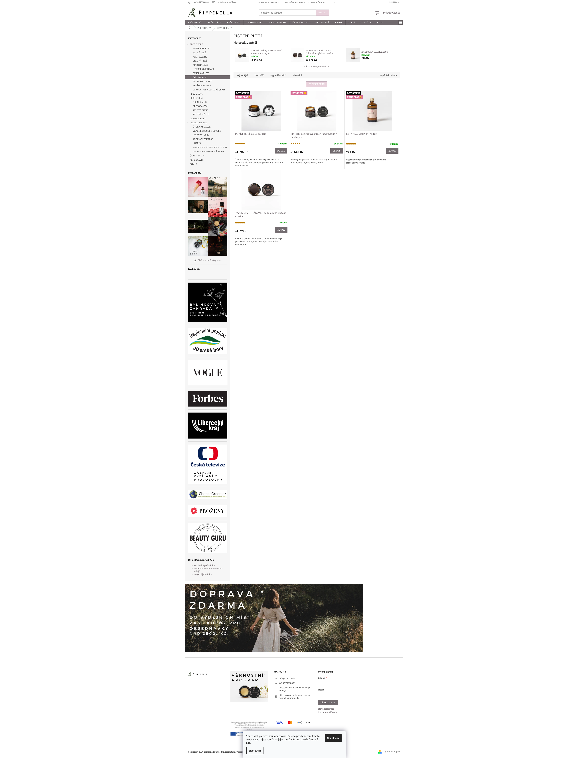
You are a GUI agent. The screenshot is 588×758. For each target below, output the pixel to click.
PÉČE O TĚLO (196, 97)
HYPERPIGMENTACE (203, 69)
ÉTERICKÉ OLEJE (202, 126)
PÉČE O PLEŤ (196, 44)
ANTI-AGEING (200, 56)
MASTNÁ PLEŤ (200, 64)
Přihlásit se (328, 702)
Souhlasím (333, 738)
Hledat (322, 12)
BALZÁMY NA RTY (202, 81)
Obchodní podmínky (268, 2)
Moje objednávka (203, 574)
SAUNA (197, 143)
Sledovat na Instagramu (210, 260)
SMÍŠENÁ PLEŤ (201, 73)
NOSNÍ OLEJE (200, 101)
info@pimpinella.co (288, 678)
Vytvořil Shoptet (392, 751)
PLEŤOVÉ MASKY (202, 85)
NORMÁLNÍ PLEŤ (202, 48)
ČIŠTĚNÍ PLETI (200, 77)
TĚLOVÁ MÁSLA (201, 114)
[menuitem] (195, 22)
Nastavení (255, 750)
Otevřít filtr (317, 84)
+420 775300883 (287, 683)
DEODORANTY (200, 106)
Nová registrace (326, 708)
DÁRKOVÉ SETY (198, 118)
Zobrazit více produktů (315, 66)
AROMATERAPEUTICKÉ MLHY (208, 151)
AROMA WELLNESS (203, 139)
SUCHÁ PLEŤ (199, 52)
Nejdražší (258, 75)
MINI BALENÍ (197, 159)
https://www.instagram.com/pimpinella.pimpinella (294, 696)
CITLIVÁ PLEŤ (200, 60)
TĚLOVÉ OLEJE (200, 110)
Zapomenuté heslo (327, 712)
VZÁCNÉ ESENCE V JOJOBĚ (207, 130)
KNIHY (193, 163)
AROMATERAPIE (198, 122)
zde (248, 742)
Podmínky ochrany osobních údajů (305, 2)
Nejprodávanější (278, 75)
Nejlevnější (242, 75)
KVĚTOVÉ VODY (201, 135)
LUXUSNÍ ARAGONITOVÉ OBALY (209, 89)
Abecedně (297, 75)
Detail (281, 150)
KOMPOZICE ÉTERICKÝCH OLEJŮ (210, 147)
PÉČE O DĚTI (196, 93)
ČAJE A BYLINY (198, 155)
